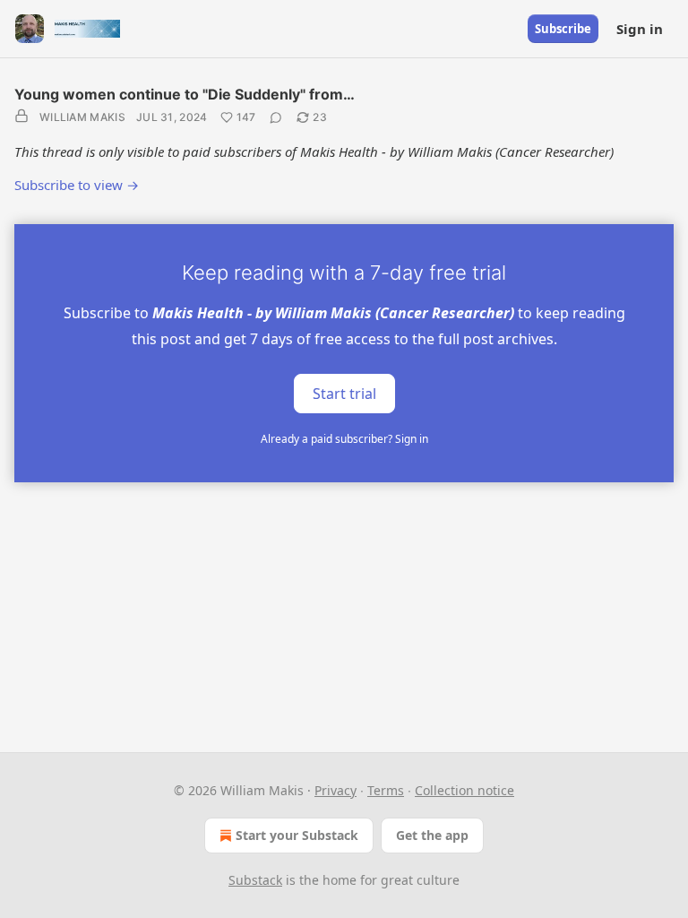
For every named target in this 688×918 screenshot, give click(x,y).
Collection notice (464, 790)
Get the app (432, 835)
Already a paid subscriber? (344, 438)
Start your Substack (297, 835)
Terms (385, 790)
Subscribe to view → (76, 185)
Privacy (335, 790)
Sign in (639, 29)
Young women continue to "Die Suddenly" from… (184, 94)
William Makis (82, 117)
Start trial (344, 393)
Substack (255, 879)
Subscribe (563, 29)
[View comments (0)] (276, 117)
